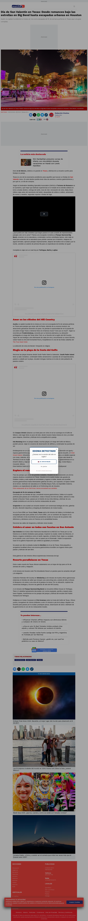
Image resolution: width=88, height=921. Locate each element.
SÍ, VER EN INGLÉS (44, 461)
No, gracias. (44, 466)
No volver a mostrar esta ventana (44, 470)
